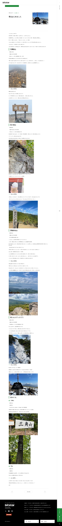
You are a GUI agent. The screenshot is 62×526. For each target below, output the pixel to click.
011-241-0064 (8, 507)
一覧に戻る (28, 491)
